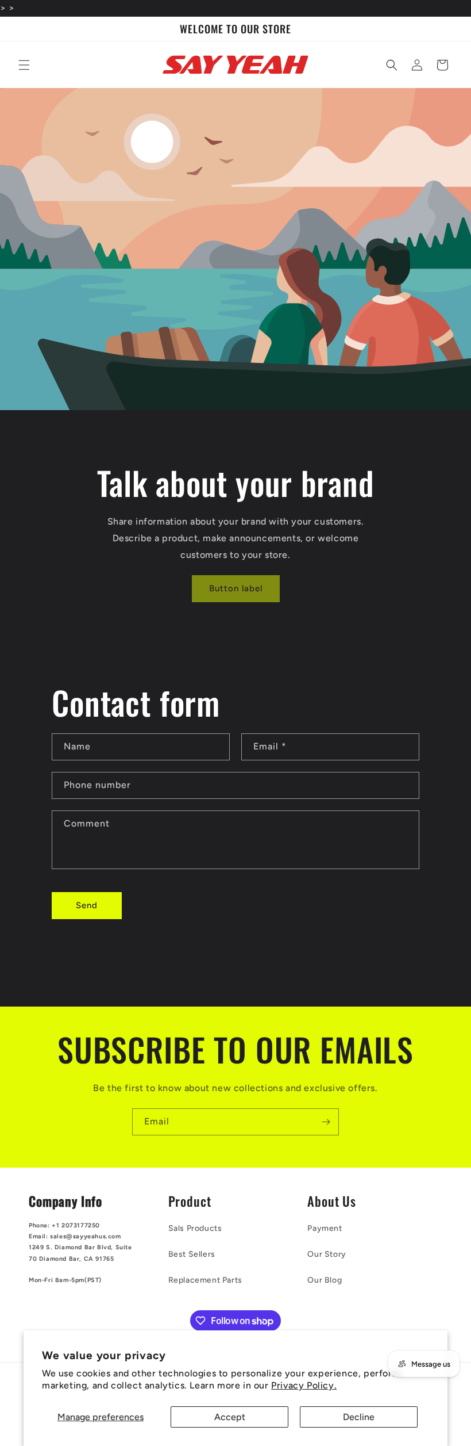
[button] (24, 65)
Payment (324, 1228)
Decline (359, 1416)
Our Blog (324, 1280)
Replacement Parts (205, 1280)
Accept (229, 1416)
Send (87, 905)
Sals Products (195, 1228)
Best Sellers (191, 1254)
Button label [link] (235, 588)
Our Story (326, 1254)
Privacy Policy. (304, 1385)
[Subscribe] (325, 1121)
